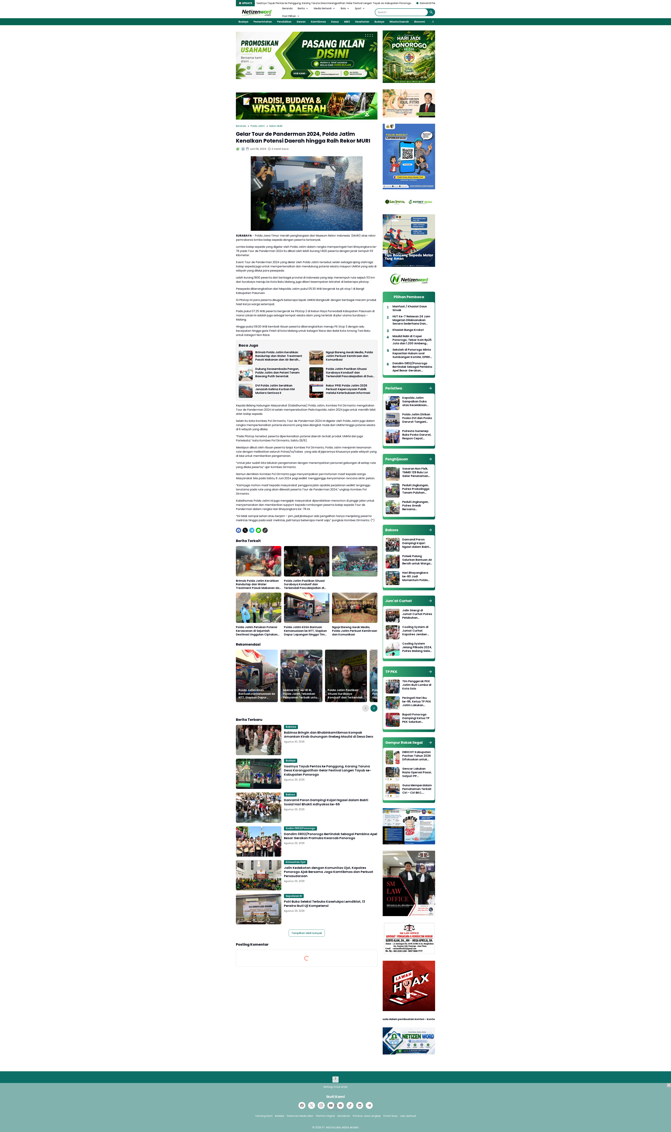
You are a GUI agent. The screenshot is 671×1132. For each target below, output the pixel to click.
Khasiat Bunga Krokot (408, 330)
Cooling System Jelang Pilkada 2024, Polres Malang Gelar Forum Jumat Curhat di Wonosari (417, 647)
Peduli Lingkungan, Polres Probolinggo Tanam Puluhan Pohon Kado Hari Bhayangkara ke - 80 (416, 489)
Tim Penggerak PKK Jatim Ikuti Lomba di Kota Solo (416, 685)
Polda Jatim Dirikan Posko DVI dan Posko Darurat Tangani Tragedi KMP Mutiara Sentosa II (417, 418)
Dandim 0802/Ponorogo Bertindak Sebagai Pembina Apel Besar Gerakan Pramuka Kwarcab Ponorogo (330, 836)
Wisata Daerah (399, 21)
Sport (358, 8)
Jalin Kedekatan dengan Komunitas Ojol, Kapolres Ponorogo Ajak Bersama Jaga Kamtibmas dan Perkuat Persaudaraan (328, 872)
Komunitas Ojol (295, 862)
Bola (343, 8)
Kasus (335, 21)
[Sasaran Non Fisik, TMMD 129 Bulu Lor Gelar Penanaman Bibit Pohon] (393, 474)
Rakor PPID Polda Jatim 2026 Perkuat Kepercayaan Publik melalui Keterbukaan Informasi (348, 389)
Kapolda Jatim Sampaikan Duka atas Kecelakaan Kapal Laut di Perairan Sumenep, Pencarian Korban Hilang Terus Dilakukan (415, 401)
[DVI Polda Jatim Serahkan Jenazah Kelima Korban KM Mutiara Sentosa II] (246, 391)
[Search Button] (431, 12)
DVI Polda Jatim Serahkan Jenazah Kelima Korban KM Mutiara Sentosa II (275, 389)
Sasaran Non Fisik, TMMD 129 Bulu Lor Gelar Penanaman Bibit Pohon (415, 472)
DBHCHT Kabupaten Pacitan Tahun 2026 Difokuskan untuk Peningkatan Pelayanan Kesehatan (416, 755)
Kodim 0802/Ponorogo (300, 828)
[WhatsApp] (258, 530)
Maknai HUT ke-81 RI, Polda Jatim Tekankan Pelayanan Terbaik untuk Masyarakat (301, 693)
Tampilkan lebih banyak (306, 933)
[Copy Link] (265, 530)
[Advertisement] (335, 1107)
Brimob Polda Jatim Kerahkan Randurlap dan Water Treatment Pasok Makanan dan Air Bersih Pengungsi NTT (278, 356)
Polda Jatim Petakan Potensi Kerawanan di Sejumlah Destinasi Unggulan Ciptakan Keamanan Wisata (256, 630)
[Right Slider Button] (431, 21)
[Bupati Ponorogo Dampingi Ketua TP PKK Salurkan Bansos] (393, 720)
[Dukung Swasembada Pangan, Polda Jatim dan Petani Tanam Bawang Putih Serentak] (246, 374)
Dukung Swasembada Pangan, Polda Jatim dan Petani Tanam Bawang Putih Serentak (277, 372)
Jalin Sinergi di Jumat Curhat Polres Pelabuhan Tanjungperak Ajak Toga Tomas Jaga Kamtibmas (417, 614)
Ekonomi (419, 21)
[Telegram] (251, 530)
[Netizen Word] (256, 12)
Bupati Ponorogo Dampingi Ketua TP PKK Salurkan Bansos (416, 718)
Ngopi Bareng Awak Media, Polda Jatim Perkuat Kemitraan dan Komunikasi (349, 356)
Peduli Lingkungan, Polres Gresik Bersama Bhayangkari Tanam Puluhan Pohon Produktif (416, 505)
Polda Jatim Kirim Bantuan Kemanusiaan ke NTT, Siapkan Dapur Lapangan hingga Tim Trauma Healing (305, 630)
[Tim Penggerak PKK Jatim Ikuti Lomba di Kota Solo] (393, 687)
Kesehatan (362, 21)
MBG (347, 21)
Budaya (243, 21)
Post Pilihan (289, 16)
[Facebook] (238, 530)
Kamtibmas (318, 21)
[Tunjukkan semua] (430, 388)
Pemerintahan (263, 21)
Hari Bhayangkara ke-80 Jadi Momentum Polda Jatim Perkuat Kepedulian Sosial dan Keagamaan (415, 576)
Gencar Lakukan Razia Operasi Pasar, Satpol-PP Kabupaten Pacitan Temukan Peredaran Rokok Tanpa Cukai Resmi (417, 772)
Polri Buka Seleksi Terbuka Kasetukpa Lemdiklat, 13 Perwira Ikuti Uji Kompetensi (324, 903)
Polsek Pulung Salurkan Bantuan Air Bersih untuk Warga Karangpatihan (417, 559)
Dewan (301, 21)
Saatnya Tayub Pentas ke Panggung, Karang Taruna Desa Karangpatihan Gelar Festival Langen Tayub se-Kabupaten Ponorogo (327, 770)
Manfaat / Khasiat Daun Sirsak (409, 308)
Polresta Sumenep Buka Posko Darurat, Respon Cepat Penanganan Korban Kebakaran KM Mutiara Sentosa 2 (417, 434)
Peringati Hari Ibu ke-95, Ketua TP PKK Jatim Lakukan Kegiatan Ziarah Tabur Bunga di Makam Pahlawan (416, 701)
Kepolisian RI (294, 896)
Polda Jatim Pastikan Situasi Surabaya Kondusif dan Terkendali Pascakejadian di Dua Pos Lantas (349, 372)
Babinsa (291, 727)
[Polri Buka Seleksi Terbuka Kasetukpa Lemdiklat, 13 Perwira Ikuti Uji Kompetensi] (258, 909)
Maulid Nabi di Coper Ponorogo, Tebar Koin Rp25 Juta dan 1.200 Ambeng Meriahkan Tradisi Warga (412, 340)
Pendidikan (284, 21)
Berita (301, 8)
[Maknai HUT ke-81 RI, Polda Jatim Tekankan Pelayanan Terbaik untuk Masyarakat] (301, 676)
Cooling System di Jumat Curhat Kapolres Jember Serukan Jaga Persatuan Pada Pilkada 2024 (415, 630)
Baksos (290, 794)
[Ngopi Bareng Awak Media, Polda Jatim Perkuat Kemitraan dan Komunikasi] (316, 358)
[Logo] (335, 1079)
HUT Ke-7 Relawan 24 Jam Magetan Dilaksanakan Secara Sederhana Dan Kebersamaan (411, 320)
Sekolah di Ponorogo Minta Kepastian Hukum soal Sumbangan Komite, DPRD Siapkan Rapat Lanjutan (411, 353)
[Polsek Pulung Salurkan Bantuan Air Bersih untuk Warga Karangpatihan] (393, 561)
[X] (245, 530)
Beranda (287, 8)
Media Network (323, 8)
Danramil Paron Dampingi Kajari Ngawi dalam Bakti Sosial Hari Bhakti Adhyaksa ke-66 (364, 3)
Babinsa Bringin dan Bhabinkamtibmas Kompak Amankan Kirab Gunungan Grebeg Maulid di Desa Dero (328, 734)
